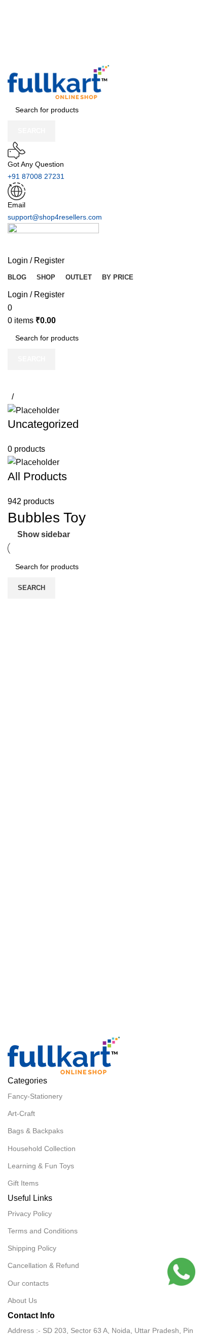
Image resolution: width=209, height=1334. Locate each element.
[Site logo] (58, 81)
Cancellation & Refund (43, 1265)
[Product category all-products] (101, 456)
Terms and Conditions (43, 1231)
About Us (22, 1300)
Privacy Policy (30, 1213)
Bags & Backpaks (35, 1131)
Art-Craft (21, 1113)
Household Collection (42, 1148)
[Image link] (64, 1055)
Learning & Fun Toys (41, 1166)
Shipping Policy (32, 1248)
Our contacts (28, 1283)
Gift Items (23, 1183)
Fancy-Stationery (35, 1096)
